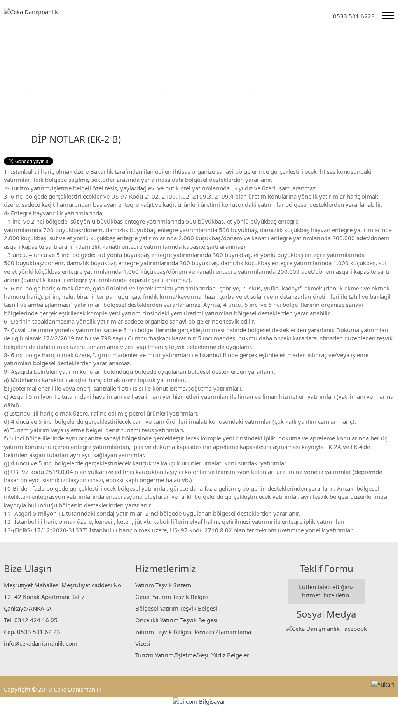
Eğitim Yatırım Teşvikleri (133, 89)
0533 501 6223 (354, 16)
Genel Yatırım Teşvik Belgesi (172, 596)
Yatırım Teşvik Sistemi (164, 585)
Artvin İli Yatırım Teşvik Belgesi (298, 89)
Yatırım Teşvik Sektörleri (63, 89)
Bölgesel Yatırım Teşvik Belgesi (176, 608)
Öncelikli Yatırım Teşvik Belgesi (176, 620)
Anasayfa (12, 89)
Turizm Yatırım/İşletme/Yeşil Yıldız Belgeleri (193, 655)
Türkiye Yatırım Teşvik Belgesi (211, 89)
